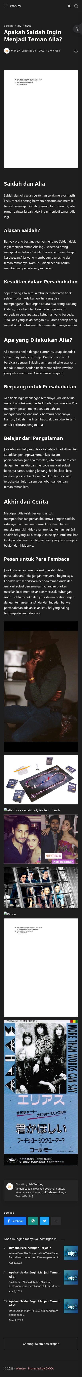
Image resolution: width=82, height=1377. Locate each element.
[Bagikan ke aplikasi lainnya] (56, 1221)
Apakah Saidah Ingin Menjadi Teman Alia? (34, 1274)
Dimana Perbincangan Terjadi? (30, 1248)
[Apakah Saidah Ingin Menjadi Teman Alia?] (71, 1277)
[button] (69, 6)
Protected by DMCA (41, 1368)
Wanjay (15, 6)
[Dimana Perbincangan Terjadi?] (71, 1253)
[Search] (76, 6)
